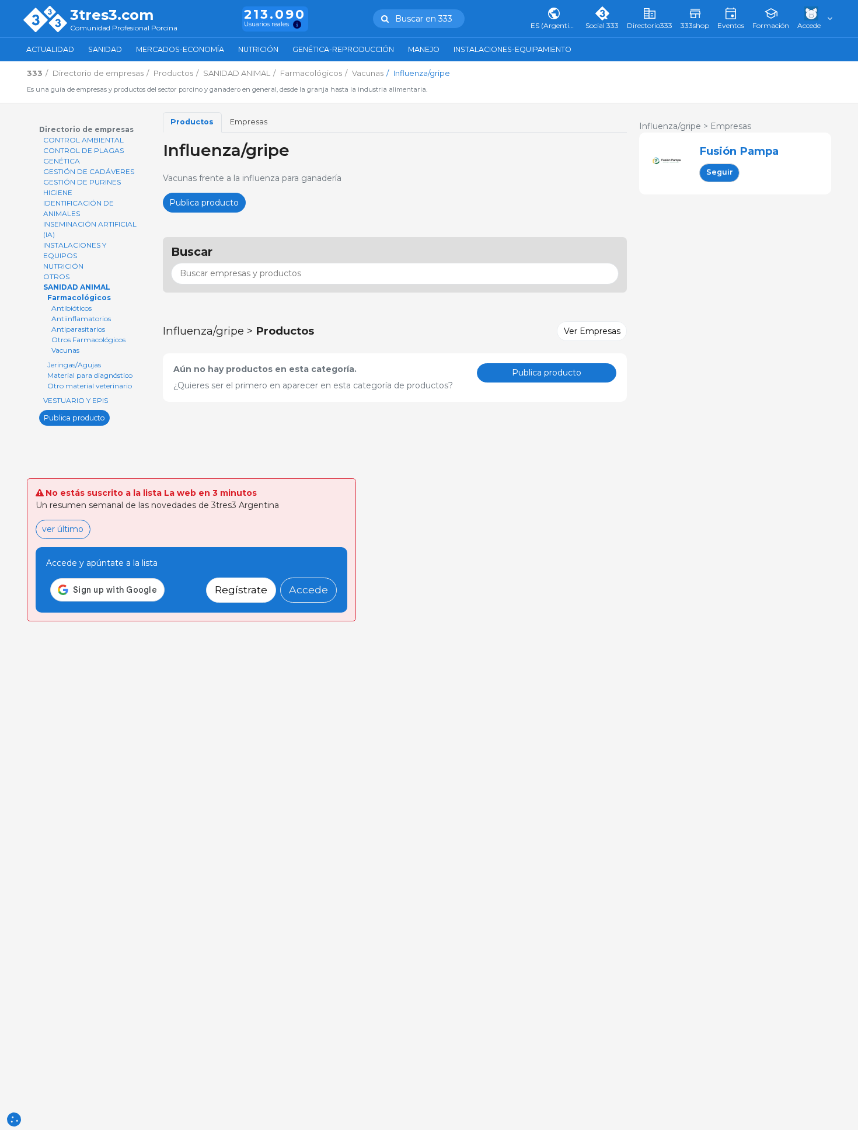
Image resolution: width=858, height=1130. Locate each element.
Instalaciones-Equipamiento (512, 49)
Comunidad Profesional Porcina (123, 28)
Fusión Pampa (739, 151)
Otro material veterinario (89, 385)
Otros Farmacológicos (88, 339)
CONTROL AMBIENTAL (83, 139)
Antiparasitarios (78, 329)
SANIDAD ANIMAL (76, 287)
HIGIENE (57, 192)
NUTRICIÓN (63, 266)
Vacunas (65, 350)
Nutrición (258, 49)
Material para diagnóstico (89, 375)
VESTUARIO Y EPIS (75, 400)
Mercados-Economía (180, 49)
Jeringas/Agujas (74, 364)
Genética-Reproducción (343, 49)
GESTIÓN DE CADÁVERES (88, 171)
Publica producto (74, 417)
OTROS (56, 276)
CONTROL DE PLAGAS (83, 150)
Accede (308, 589)
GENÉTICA (61, 161)
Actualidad (50, 49)
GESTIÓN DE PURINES (82, 182)
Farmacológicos (79, 297)
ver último (62, 529)
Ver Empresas (592, 331)
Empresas (248, 121)
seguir (719, 172)
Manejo (424, 49)
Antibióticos (71, 308)
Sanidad (105, 49)
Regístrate (241, 589)
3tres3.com (112, 15)
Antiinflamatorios (81, 318)
